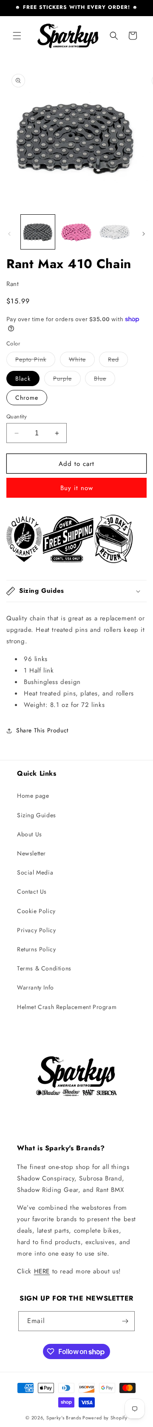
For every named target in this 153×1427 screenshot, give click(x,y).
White (82, 361)
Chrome (26, 397)
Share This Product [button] (42, 730)
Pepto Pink (35, 361)
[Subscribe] (125, 1321)
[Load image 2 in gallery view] (76, 232)
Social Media (35, 872)
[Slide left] (9, 233)
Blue (104, 380)
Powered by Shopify (105, 1417)
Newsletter (31, 853)
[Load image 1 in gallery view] (38, 232)
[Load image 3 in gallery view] (115, 232)
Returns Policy (36, 949)
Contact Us (32, 891)
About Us (29, 834)
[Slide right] (143, 233)
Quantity (16, 416)
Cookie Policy (36, 911)
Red (118, 361)
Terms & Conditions (44, 968)
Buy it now (76, 488)
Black (23, 378)
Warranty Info (35, 987)
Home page (33, 795)
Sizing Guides (36, 815)
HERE (42, 1271)
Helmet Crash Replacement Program (66, 1007)
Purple (67, 380)
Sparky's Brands (63, 1417)
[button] (17, 35)
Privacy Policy (36, 930)
